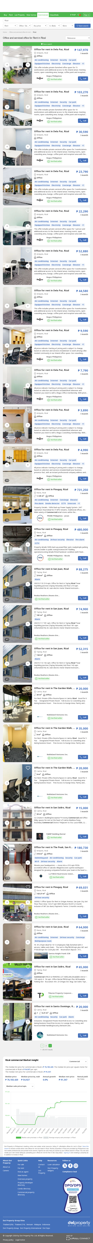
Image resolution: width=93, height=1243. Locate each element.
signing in (67, 1153)
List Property (20, 15)
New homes (31, 15)
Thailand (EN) (8, 1224)
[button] (9, 26)
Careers (6, 1170)
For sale (21, 1164)
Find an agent (23, 1172)
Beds (52, 26)
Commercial (43, 15)
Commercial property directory (26, 1193)
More (65, 26)
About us (6, 1167)
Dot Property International (30, 1228)
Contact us (41, 1165)
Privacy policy (8, 1240)
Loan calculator (54, 1164)
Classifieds (54, 15)
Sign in (86, 15)
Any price (37, 26)
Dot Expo (46, 1228)
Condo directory (24, 1188)
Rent (11, 15)
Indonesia (46, 1224)
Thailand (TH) (20, 1224)
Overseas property (25, 1179)
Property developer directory (25, 1183)
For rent (21, 1168)
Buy (5, 15)
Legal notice (20, 1240)
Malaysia (37, 1224)
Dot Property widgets (53, 1169)
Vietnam (29, 1224)
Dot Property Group (11, 1228)
